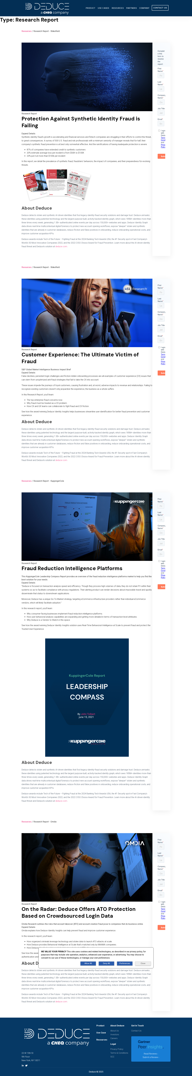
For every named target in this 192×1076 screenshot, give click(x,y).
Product (90, 8)
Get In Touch (137, 1025)
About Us (114, 1030)
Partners (131, 8)
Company (144, 8)
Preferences (125, 963)
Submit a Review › (151, 1057)
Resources (118, 8)
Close (143, 963)
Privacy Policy (116, 1049)
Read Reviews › (151, 1054)
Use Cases (103, 8)
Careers (114, 1038)
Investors (114, 1034)
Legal (113, 1044)
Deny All (106, 963)
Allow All (88, 963)
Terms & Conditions (119, 1053)
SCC (112, 1056)
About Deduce (117, 1025)
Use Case (101, 1032)
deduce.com (61, 246)
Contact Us (160, 8)
